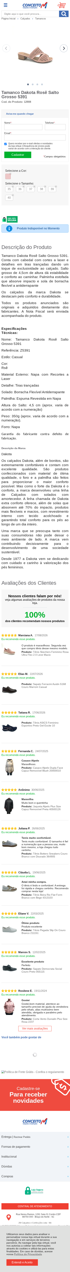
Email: (8, 133)
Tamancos (40, 18)
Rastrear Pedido (22, 1137)
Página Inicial (8, 18)
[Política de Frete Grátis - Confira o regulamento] (35, 1072)
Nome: (8, 122)
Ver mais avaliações (35, 1028)
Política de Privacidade (28, 1254)
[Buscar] (64, 14)
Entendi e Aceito (22, 1262)
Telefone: (50, 122)
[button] (28, 84)
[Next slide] (64, 48)
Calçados (25, 18)
